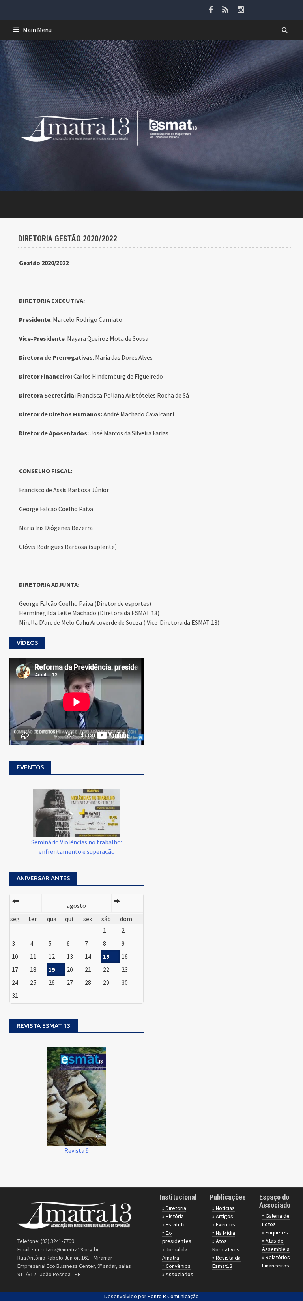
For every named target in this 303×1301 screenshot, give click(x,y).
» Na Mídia (223, 1232)
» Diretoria (174, 1207)
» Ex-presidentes (176, 1237)
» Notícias (223, 1207)
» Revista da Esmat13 (226, 1261)
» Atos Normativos (225, 1245)
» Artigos (222, 1216)
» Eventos (223, 1224)
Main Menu (37, 30)
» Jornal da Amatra (174, 1253)
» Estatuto (174, 1224)
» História (173, 1216)
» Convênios (176, 1265)
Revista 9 (76, 1150)
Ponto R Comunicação (173, 1296)
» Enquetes (275, 1232)
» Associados (177, 1274)
